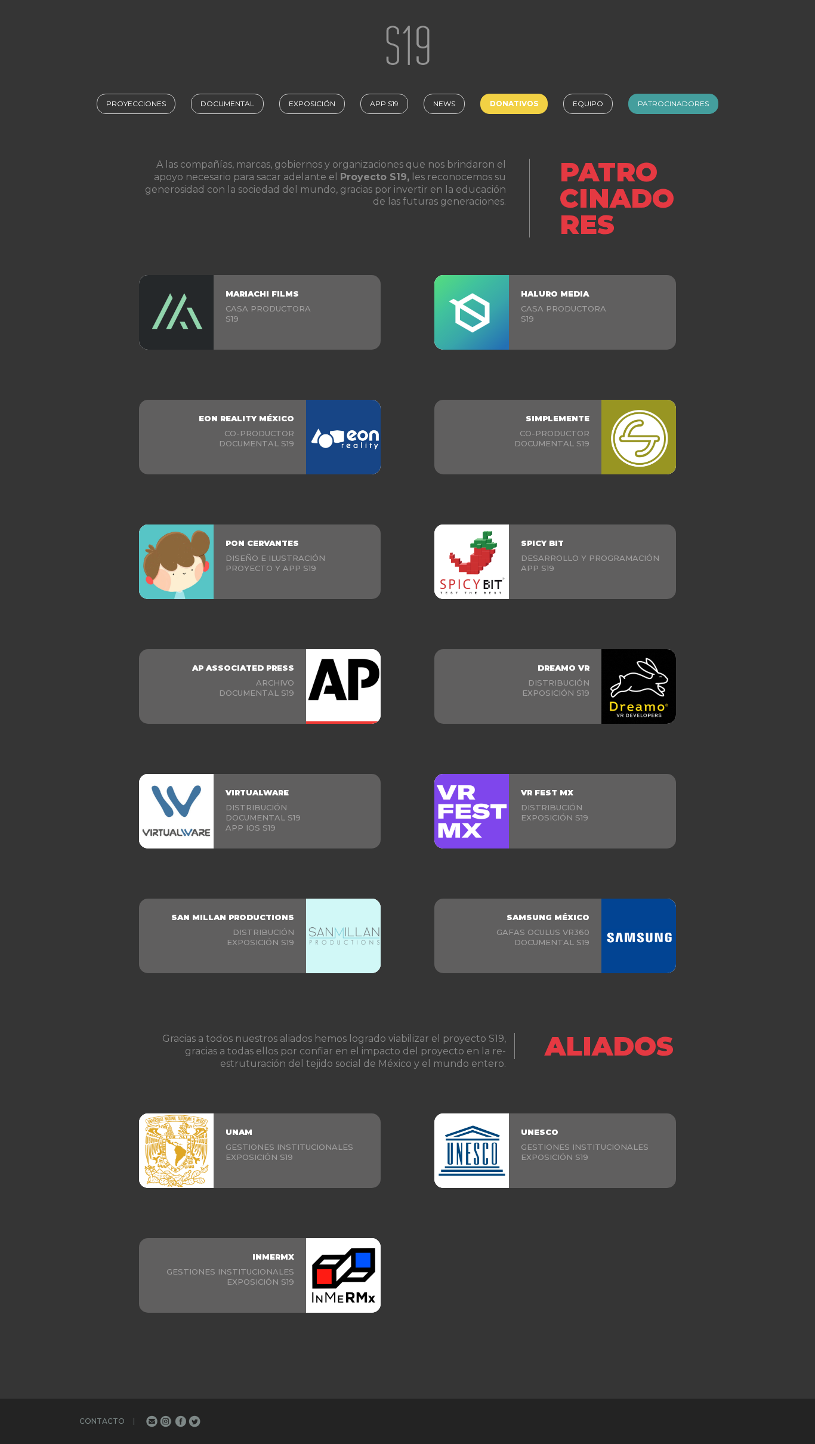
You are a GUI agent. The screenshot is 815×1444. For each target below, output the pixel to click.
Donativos (514, 103)
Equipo (588, 103)
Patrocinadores (673, 103)
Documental (227, 103)
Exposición (312, 103)
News (444, 103)
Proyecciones (136, 103)
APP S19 (384, 103)
